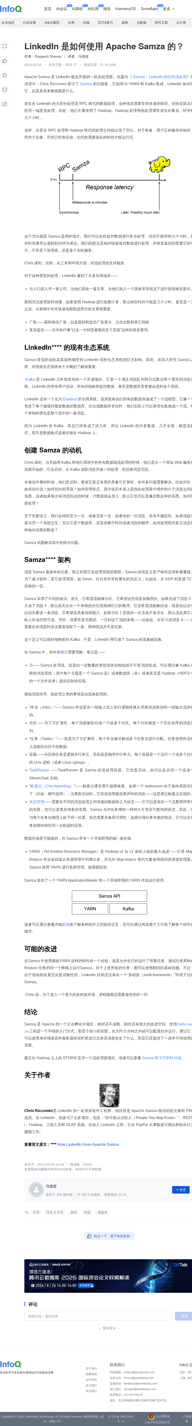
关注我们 (91, 1391)
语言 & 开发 (54, 1212)
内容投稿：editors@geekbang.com (132, 1372)
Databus (70, 399)
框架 (87, 1212)
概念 (64, 652)
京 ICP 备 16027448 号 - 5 (120, 1419)
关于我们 (91, 1368)
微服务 (102, 1212)
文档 (160, 924)
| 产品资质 (187, 1419)
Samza (86, 84)
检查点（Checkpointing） (52, 786)
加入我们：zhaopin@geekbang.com (133, 1389)
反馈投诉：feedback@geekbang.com (133, 1383)
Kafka (30, 379)
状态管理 (36, 802)
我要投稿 (91, 1374)
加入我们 (91, 1385)
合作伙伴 (91, 1379)
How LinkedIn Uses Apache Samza (88, 1144)
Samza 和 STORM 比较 (161, 1058)
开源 (36, 1212)
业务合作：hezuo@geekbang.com (132, 1378)
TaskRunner (40, 770)
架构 (66, 924)
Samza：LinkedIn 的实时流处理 (159, 77)
